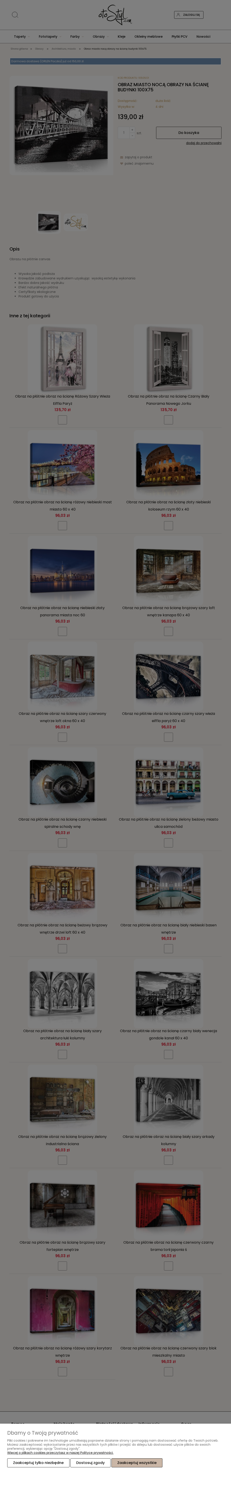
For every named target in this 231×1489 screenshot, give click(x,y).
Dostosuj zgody (90, 1462)
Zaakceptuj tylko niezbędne (38, 1462)
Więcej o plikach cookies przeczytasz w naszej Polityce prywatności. (60, 1452)
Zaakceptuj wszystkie (137, 1462)
